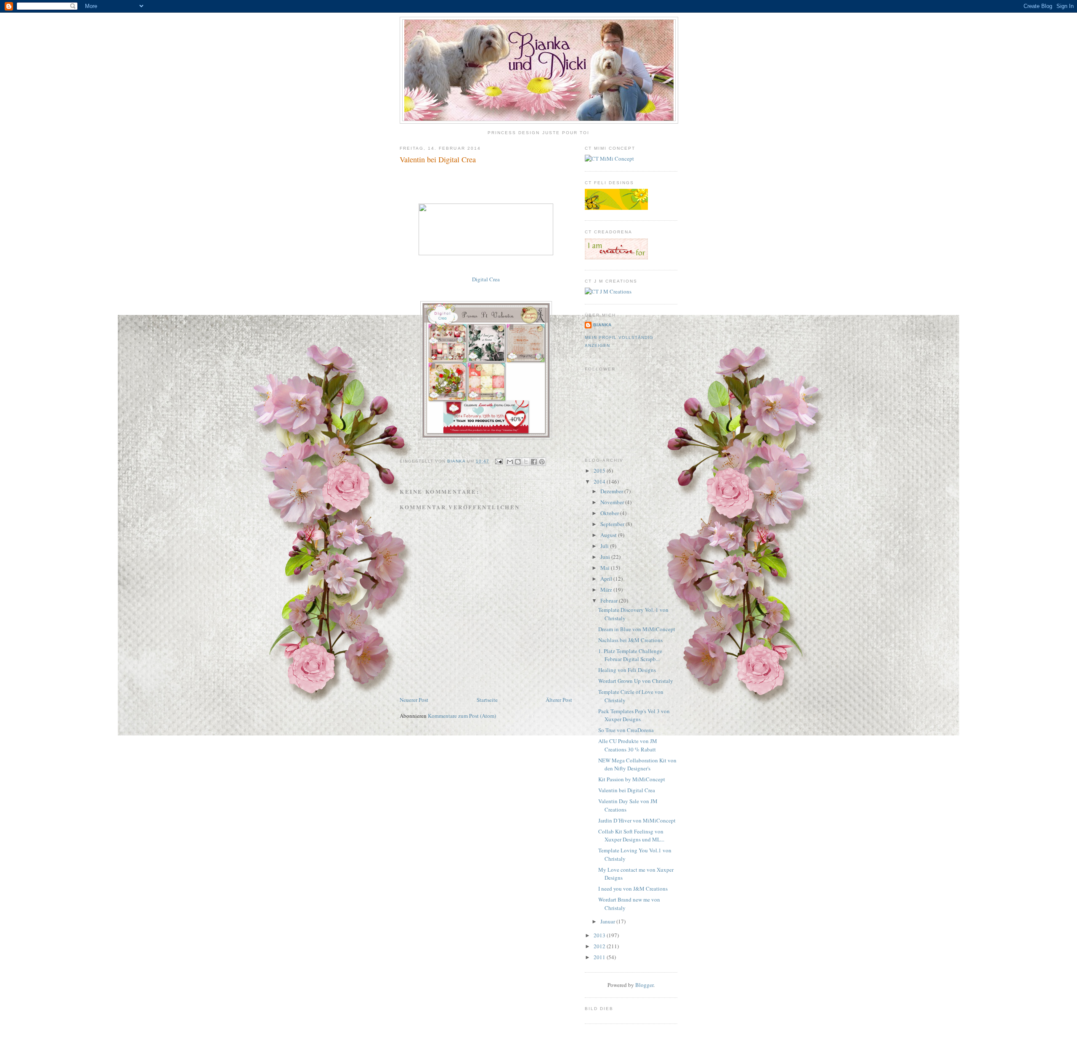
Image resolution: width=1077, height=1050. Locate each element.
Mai (605, 567)
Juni (605, 557)
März (606, 589)
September (613, 524)
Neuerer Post (414, 700)
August (609, 535)
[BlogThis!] (518, 462)
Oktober (610, 513)
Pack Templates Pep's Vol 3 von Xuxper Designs (634, 715)
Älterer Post (559, 700)
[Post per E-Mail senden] (498, 461)
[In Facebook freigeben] (534, 462)
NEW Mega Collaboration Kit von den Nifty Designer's (637, 764)
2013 (600, 935)
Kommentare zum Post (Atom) (462, 715)
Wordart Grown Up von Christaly (635, 681)
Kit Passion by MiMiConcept (631, 779)
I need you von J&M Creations (633, 888)
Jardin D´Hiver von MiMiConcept (637, 820)
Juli (605, 546)
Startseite (487, 700)
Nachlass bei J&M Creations (630, 640)
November (612, 502)
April (606, 578)
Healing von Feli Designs (627, 670)
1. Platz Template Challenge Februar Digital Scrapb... (630, 655)
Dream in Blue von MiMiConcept (636, 629)
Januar (608, 921)
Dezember (612, 491)
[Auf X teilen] (526, 462)
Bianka (457, 461)
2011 (600, 957)
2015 (600, 470)
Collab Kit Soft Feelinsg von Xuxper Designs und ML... (631, 836)
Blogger (644, 985)
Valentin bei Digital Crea (626, 790)
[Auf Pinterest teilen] (542, 462)
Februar (609, 600)
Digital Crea (486, 279)
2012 (600, 946)
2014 (600, 481)
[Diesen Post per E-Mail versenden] (510, 462)
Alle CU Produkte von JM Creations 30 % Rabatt (627, 745)
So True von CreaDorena (626, 730)
